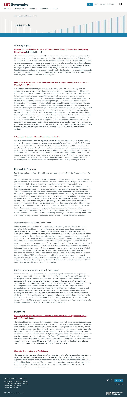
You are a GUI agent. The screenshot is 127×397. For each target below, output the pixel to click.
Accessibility (119, 384)
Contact (103, 4)
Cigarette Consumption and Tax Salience (31, 351)
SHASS (114, 393)
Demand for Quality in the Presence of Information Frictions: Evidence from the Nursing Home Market (51, 50)
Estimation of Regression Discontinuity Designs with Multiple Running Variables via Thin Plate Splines (51, 83)
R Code (29, 85)
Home (15, 16)
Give (90, 4)
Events (96, 4)
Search (110, 4)
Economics (16, 4)
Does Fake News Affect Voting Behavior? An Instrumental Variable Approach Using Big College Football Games (51, 316)
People (20, 16)
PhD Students (27, 16)
